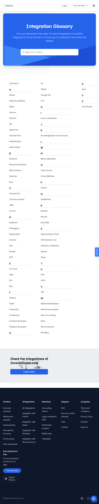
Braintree (13, 176)
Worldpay (45, 332)
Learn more (29, 371)
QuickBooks (46, 199)
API (10, 124)
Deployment (14, 234)
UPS (42, 275)
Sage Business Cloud (50, 234)
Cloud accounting (16, 199)
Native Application (48, 159)
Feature (12, 298)
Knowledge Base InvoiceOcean (54, 135)
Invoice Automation (49, 118)
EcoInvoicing (8, 439)
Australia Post (15, 135)
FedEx (12, 303)
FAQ (63, 408)
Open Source (46, 170)
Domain (12, 251)
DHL (11, 246)
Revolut (44, 217)
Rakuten (44, 211)
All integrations (28, 408)
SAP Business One (48, 240)
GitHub (43, 89)
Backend (13, 159)
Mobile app (47, 433)
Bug (11, 182)
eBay (11, 275)
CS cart (12, 211)
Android (12, 118)
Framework (14, 309)
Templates (46, 439)
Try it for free (12, 470)
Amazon (12, 112)
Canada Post (14, 193)
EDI (10, 280)
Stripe (43, 257)
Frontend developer (18, 321)
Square (44, 251)
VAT (42, 292)
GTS (42, 101)
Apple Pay (13, 130)
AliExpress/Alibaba (17, 101)
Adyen (12, 95)
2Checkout (14, 83)
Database (13, 222)
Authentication (15, 141)
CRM (11, 205)
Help (63, 422)
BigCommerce (15, 170)
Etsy (11, 286)
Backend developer (17, 164)
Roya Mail (45, 222)
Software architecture (50, 246)
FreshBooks (14, 315)
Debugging (14, 228)
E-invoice (13, 269)
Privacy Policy (87, 416)
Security (84, 422)
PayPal (44, 188)
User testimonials (10, 444)
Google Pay (46, 95)
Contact (64, 427)
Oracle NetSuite (47, 176)
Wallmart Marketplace (50, 303)
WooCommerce (47, 327)
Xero (84, 89)
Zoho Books (87, 106)
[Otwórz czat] (94, 499)
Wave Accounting (48, 315)
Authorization (14, 147)
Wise (43, 321)
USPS (43, 280)
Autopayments (9, 425)
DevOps (12, 240)
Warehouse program (49, 309)
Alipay (11, 106)
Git (42, 83)
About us (84, 427)
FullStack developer (17, 327)
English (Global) (11, 478)
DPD (11, 257)
